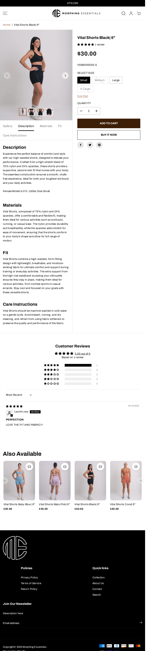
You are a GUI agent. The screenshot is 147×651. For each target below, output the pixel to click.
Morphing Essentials (34, 647)
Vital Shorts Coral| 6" (122, 504)
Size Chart (82, 96)
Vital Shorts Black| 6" (87, 504)
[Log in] (131, 13)
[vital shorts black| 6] (36, 75)
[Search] (123, 13)
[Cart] (138, 13)
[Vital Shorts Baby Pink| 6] (55, 480)
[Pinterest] (99, 145)
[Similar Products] (29, 466)
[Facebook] (80, 145)
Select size (86, 72)
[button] (5, 13)
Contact (97, 589)
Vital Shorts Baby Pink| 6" (54, 504)
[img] (14, 406)
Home (6, 24)
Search (96, 594)
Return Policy (29, 589)
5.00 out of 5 (82, 353)
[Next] (65, 75)
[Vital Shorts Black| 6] (90, 480)
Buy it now (109, 134)
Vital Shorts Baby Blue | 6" (19, 504)
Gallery (7, 126)
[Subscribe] (140, 623)
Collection (98, 577)
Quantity (84, 103)
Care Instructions (15, 135)
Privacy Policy (29, 577)
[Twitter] (90, 145)
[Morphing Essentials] (71, 13)
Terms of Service (31, 583)
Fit (60, 126)
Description (26, 126)
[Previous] (7, 75)
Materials (46, 126)
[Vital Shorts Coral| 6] (126, 480)
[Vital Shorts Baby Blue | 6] (19, 480)
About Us (98, 583)
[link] (72, 548)
